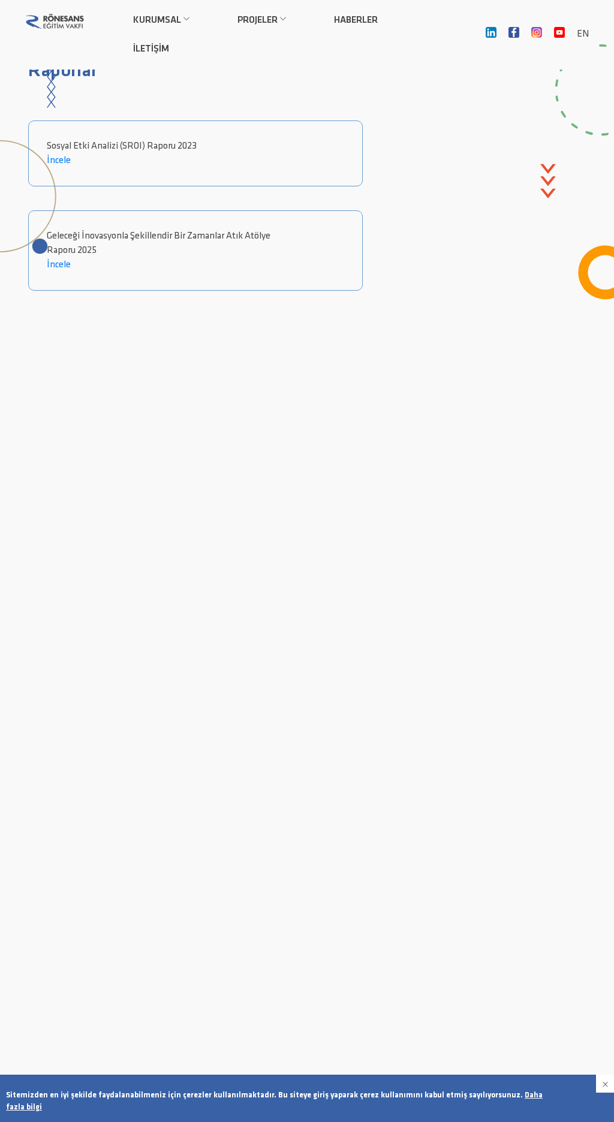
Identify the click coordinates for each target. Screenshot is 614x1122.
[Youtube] (559, 35)
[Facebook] (513, 35)
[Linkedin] (491, 35)
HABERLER (356, 20)
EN (583, 34)
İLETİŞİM (151, 49)
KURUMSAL (157, 20)
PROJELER (257, 20)
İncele (59, 160)
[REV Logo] (54, 21)
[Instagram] (536, 35)
